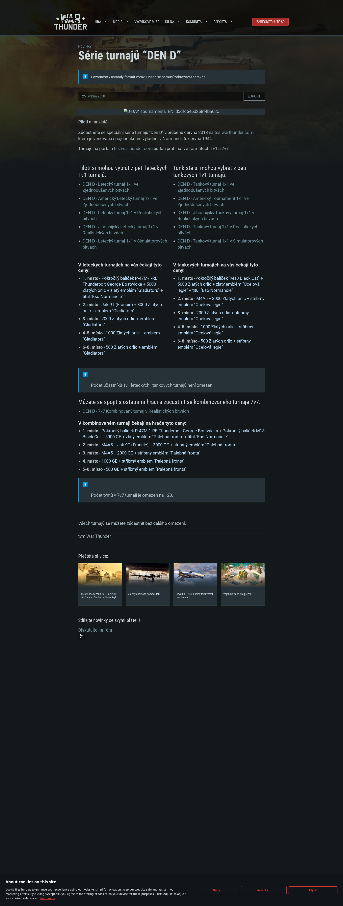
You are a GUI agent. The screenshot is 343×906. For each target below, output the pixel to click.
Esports (220, 22)
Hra (98, 22)
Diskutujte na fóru (95, 630)
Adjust (312, 890)
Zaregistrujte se (270, 22)
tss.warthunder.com (234, 132)
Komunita (194, 22)
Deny (216, 890)
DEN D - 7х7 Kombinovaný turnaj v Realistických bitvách (136, 411)
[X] (81, 636)
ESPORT (254, 96)
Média (117, 22)
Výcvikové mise (146, 22)
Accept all (263, 890)
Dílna (169, 22)
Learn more (47, 898)
